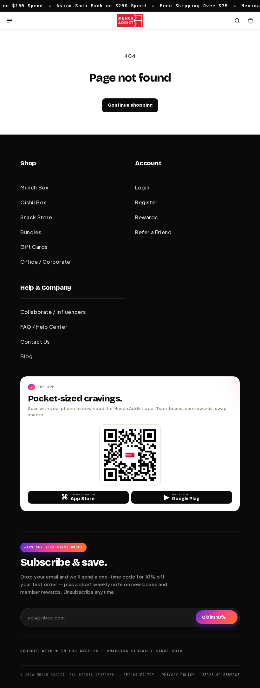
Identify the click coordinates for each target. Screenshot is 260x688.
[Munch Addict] (130, 20)
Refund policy (139, 675)
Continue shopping (130, 105)
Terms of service (221, 675)
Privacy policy (178, 675)
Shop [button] (28, 163)
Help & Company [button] (45, 287)
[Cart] (250, 20)
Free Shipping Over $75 (187, 5)
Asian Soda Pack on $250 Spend (94, 5)
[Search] (237, 20)
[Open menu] (9, 20)
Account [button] (148, 163)
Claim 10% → (216, 617)
